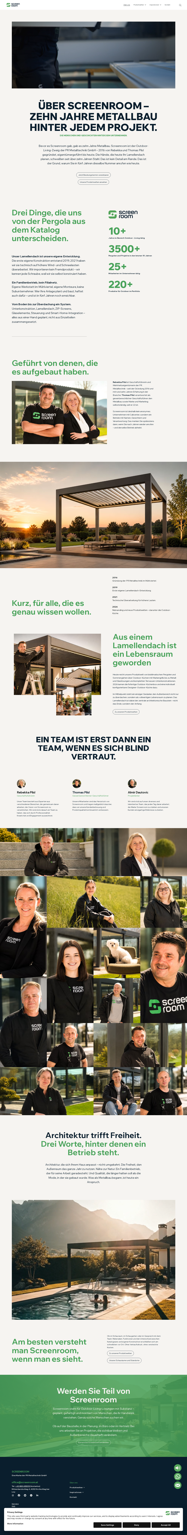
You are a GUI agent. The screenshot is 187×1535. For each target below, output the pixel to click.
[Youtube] (25, 1495)
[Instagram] (13, 1495)
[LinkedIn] (37, 1495)
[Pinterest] (31, 1495)
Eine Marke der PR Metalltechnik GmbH (29, 1475)
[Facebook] (19, 1495)
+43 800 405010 (22, 1486)
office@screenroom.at (25, 1482)
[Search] (180, 5)
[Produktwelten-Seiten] (145, 4)
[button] (171, 1316)
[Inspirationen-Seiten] (160, 4)
